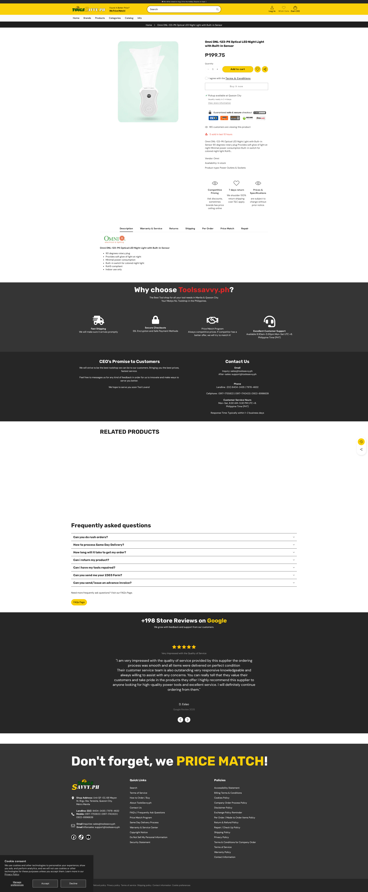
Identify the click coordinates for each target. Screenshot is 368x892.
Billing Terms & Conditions (228, 792)
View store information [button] (219, 103)
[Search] (217, 9)
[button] (295, 9)
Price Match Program (141, 817)
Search (133, 787)
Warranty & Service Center (144, 827)
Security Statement (140, 842)
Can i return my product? (91, 560)
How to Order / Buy (140, 797)
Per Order (207, 228)
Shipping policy (144, 885)
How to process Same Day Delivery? (98, 544)
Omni (216, 158)
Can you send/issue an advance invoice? (102, 582)
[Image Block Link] (236, 115)
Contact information (162, 885)
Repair (244, 228)
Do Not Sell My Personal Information (148, 837)
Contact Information (224, 857)
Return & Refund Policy (226, 822)
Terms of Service (138, 792)
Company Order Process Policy (230, 802)
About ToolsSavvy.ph (141, 802)
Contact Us (136, 807)
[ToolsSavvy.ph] (89, 9)
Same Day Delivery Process (144, 822)
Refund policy (99, 885)
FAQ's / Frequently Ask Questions (147, 812)
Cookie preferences (181, 885)
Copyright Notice (139, 832)
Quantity (209, 63)
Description (126, 228)
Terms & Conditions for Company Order (235, 842)
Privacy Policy (12, 874)
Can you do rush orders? (90, 537)
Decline (73, 883)
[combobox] (184, 9)
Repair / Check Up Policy (227, 827)
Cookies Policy (221, 797)
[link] (283, 9)
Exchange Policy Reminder (228, 812)
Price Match (227, 228)
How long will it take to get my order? (99, 552)
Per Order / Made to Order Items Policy (234, 817)
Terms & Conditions (238, 78)
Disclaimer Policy (223, 807)
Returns (173, 228)
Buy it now (236, 86)
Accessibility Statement (226, 787)
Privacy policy (113, 885)
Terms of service (128, 885)
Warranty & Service (151, 228)
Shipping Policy (222, 832)
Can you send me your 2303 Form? (97, 575)
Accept (45, 883)
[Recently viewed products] (361, 441)
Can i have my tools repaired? (94, 567)
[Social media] (361, 449)
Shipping (190, 228)
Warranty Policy (222, 852)
